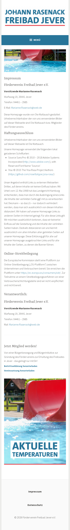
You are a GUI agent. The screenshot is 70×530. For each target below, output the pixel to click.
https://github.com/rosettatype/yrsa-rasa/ (31, 174)
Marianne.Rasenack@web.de (26, 107)
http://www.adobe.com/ (37, 161)
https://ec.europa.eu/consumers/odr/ (41, 272)
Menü (37, 39)
